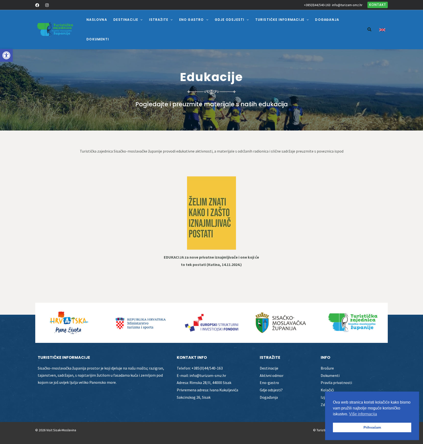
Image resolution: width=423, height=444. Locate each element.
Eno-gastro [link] (269, 382)
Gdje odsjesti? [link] (271, 389)
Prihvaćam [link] (372, 427)
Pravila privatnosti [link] (336, 382)
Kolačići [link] (327, 389)
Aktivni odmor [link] (271, 375)
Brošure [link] (327, 368)
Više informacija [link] (363, 414)
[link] (6, 55)
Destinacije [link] (269, 368)
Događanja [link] (269, 397)
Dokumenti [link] (330, 375)
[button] (140, 20)
